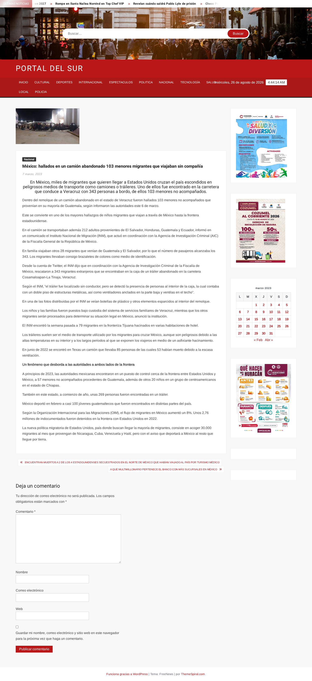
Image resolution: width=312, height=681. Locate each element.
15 (256, 319)
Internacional (91, 82)
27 (240, 333)
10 (271, 312)
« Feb (258, 340)
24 (271, 326)
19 (286, 319)
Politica (146, 82)
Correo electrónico (30, 590)
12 (286, 312)
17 (271, 319)
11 (278, 312)
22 (256, 326)
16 (263, 319)
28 (248, 333)
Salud (211, 82)
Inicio (23, 82)
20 (240, 326)
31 (271, 333)
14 (248, 319)
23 (263, 326)
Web (19, 609)
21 (248, 326)
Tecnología (190, 82)
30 (263, 333)
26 (286, 326)
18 (279, 319)
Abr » (269, 340)
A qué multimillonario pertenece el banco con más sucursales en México (163, 469)
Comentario (25, 511)
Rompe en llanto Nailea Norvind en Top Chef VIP (76, 3)
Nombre (22, 572)
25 (279, 326)
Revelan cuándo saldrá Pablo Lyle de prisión (151, 3)
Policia (41, 91)
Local (24, 91)
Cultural (42, 82)
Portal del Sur (49, 68)
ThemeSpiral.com (193, 674)
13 (240, 319)
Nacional (166, 82)
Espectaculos (121, 82)
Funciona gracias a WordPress (127, 674)
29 (256, 333)
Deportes (64, 82)
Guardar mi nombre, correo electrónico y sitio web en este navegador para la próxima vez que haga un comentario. (67, 635)
